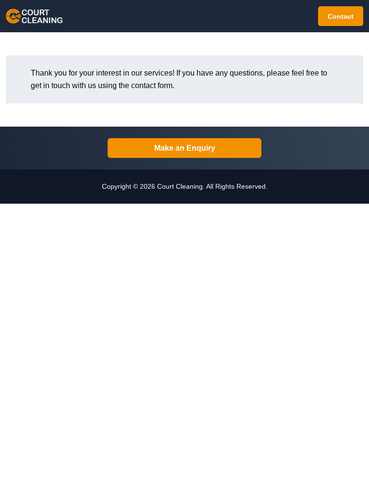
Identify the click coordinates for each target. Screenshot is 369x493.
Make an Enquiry (184, 148)
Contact (341, 16)
